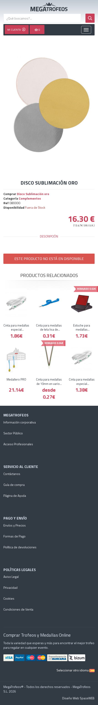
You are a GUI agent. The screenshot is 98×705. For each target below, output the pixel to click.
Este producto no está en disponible (49, 258)
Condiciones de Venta (18, 609)
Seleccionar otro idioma (73, 670)
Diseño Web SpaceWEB (78, 698)
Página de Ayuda (14, 495)
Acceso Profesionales (18, 444)
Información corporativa (19, 422)
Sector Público (13, 433)
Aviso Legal (11, 576)
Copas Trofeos (49, 6)
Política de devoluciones (19, 547)
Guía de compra (14, 484)
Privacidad (10, 587)
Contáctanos (11, 473)
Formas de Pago (14, 536)
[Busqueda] (90, 18)
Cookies (8, 598)
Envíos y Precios (14, 525)
